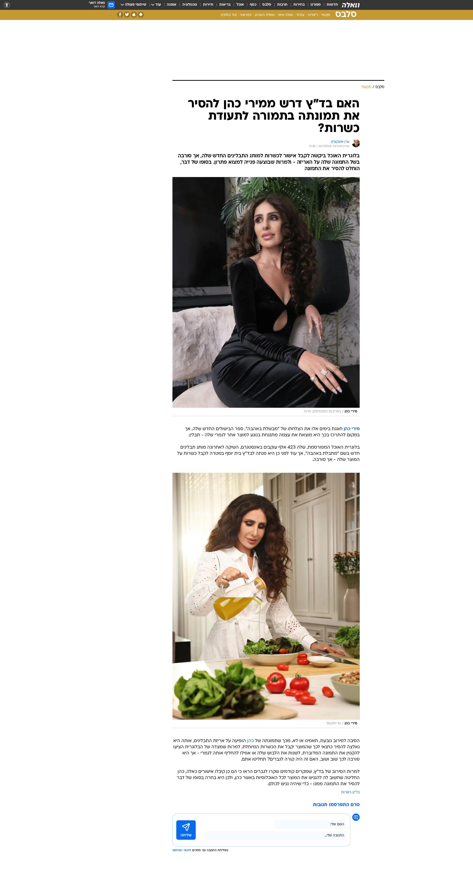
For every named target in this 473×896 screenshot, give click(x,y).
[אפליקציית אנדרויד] (141, 15)
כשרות (346, 792)
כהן (250, 741)
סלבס (266, 5)
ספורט (316, 5)
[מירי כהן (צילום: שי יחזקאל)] (266, 600)
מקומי (325, 15)
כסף (253, 5)
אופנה (171, 5)
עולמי (300, 15)
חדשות (332, 5)
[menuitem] (329, 5)
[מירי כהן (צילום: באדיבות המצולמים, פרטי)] (266, 296)
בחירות (299, 5)
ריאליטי (313, 15)
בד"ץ (356, 792)
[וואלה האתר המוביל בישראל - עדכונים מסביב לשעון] (351, 4)
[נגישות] (7, 5)
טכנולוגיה (189, 5)
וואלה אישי (285, 15)
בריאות (225, 5)
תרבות (282, 5)
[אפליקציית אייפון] (134, 15)
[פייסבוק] (120, 15)
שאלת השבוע (265, 15)
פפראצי (246, 15)
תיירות (208, 5)
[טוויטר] (127, 15)
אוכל (240, 5)
